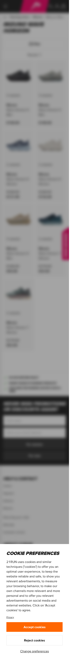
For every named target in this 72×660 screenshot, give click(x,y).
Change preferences (34, 651)
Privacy (10, 617)
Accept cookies (35, 627)
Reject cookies (34, 640)
